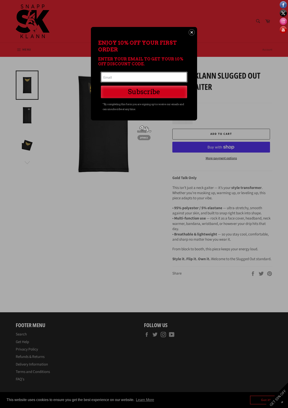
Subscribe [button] (144, 92)
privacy (144, 137)
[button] (191, 32)
